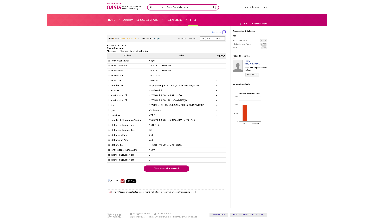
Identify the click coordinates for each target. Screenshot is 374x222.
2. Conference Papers (250, 44)
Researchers (174, 20)
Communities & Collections (140, 20)
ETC (234, 36)
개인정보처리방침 (218, 215)
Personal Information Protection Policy (248, 215)
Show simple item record (166, 168)
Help (265, 7)
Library (255, 7)
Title (193, 20)
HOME (111, 20)
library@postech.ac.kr (141, 214)
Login (246, 7)
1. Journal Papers (250, 40)
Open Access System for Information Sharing (124, 6)
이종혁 (252, 62)
